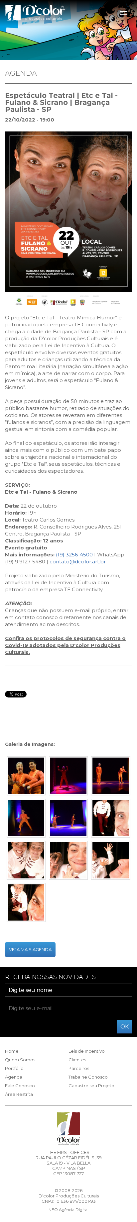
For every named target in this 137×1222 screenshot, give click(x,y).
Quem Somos (20, 1059)
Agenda (13, 1077)
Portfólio (14, 1068)
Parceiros (78, 1068)
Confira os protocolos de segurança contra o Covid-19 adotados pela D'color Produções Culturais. (65, 645)
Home (12, 1051)
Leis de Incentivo (86, 1051)
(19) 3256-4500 (74, 554)
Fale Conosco (20, 1085)
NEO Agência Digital (68, 1209)
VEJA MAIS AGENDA (30, 949)
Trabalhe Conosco (88, 1077)
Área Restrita (19, 1094)
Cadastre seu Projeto (91, 1085)
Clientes (77, 1059)
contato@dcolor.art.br (78, 561)
